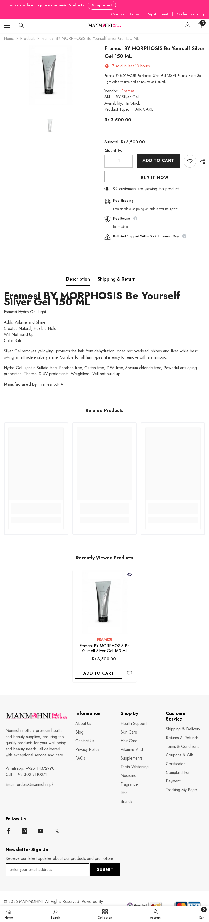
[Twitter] (56, 831)
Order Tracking (190, 14)
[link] (36, 511)
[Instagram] (24, 831)
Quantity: (113, 151)
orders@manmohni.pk (35, 784)
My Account (158, 14)
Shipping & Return (117, 279)
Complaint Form (125, 14)
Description (78, 279)
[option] (50, 75)
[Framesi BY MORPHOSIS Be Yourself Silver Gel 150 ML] (105, 602)
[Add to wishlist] (190, 161)
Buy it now (155, 178)
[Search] (21, 25)
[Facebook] (8, 831)
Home (9, 38)
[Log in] (187, 25)
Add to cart (158, 160)
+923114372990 (39, 768)
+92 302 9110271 (31, 774)
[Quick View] (129, 574)
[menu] (7, 25)
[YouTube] (40, 831)
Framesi (128, 91)
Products (27, 38)
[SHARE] (200, 161)
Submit (105, 870)
